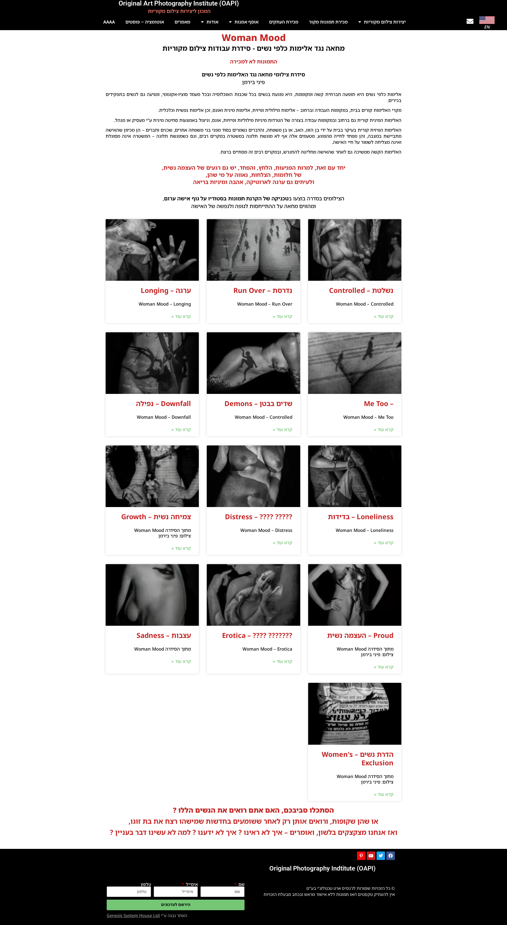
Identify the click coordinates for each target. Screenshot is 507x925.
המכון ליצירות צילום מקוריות (179, 11)
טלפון (146, 884)
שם (241, 884)
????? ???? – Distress (258, 516)
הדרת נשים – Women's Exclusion (357, 758)
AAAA (109, 22)
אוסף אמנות (246, 22)
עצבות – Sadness (164, 635)
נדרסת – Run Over (262, 290)
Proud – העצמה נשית (360, 635)
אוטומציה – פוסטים (144, 22)
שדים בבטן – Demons (258, 403)
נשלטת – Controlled (361, 290)
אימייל (191, 884)
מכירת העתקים (283, 22)
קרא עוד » (383, 316)
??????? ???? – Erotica (257, 635)
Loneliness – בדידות (360, 516)
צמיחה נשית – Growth (156, 516)
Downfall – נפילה (163, 403)
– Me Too (378, 403)
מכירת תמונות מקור (328, 22)
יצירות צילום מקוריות (385, 22)
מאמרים (182, 22)
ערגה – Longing (166, 290)
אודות (212, 22)
